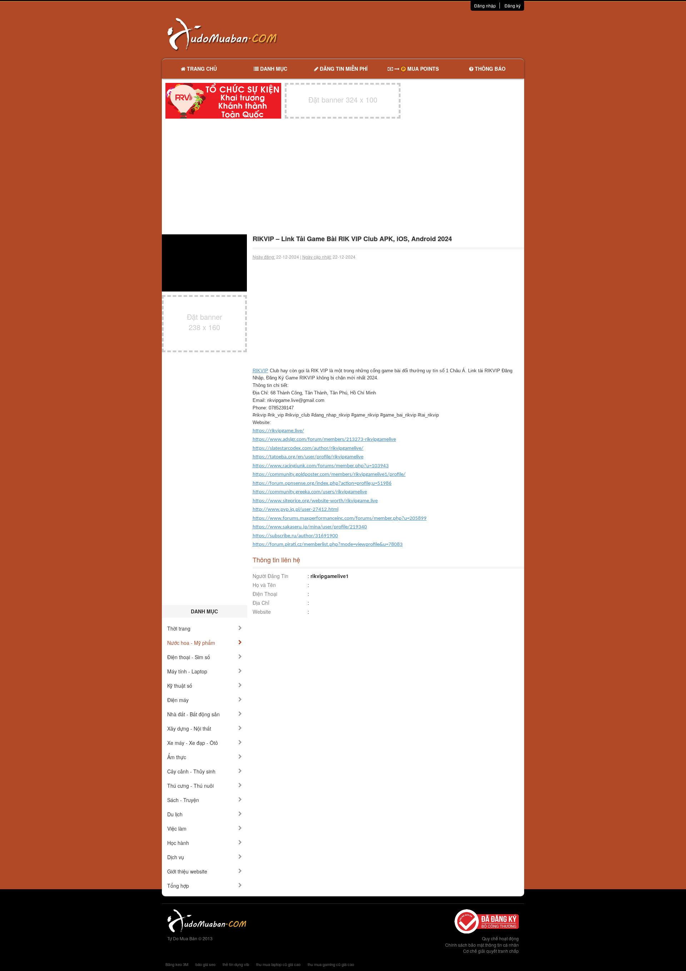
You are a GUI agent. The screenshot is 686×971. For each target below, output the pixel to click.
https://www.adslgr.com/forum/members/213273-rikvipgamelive (324, 439)
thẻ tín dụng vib (236, 964)
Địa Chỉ (261, 602)
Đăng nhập (485, 6)
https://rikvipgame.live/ (278, 431)
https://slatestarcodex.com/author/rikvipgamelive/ (308, 448)
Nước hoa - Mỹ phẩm (191, 642)
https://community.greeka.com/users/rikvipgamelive (310, 492)
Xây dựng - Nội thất (189, 728)
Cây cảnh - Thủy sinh (191, 771)
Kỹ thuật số (179, 685)
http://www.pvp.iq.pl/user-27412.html (295, 509)
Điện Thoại (265, 593)
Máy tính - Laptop (187, 671)
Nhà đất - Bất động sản (193, 714)
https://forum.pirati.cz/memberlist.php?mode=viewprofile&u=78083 (328, 544)
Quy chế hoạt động (500, 938)
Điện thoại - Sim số (188, 657)
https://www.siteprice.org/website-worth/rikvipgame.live (315, 501)
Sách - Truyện (183, 799)
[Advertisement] (418, 33)
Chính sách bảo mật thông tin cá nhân (482, 945)
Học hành (178, 842)
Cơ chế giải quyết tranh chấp (491, 951)
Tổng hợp (178, 885)
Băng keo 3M (176, 964)
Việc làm (177, 828)
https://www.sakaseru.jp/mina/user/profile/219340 (310, 527)
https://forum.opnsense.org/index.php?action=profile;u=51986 (322, 483)
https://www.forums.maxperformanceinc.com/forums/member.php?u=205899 (340, 518)
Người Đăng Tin (270, 575)
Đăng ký (512, 6)
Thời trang (178, 628)
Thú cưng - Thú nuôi (190, 785)
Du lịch (175, 814)
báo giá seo (205, 964)
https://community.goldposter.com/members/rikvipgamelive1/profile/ (329, 474)
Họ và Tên (264, 584)
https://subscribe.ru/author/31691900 (295, 536)
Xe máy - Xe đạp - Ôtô (192, 742)
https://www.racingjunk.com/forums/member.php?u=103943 (321, 466)
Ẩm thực (176, 757)
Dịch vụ (175, 857)
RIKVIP (260, 370)
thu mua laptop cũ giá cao (278, 964)
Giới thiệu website (187, 871)
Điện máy (178, 699)
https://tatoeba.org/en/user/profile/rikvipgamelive (308, 457)
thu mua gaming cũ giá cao (331, 964)
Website (262, 611)
